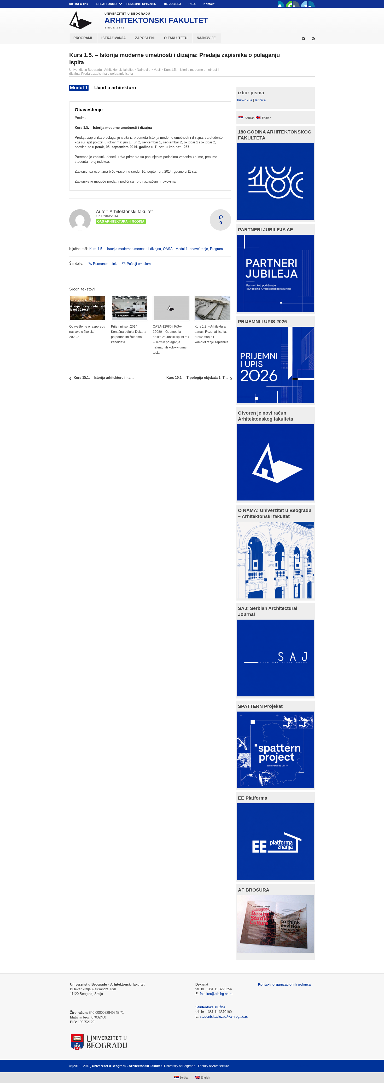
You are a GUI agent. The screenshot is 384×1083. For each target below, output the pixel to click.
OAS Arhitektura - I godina (120, 221)
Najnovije (143, 70)
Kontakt (208, 3)
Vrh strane (302, 1066)
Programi (217, 249)
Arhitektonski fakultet (131, 211)
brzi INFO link (78, 3)
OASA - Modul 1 (175, 249)
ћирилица (244, 100)
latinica (260, 100)
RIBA (192, 3)
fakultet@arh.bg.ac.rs (216, 994)
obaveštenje (199, 249)
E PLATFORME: (106, 3)
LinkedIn (304, 4)
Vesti (157, 70)
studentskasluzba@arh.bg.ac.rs (224, 1016)
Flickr (296, 4)
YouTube (289, 4)
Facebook (281, 4)
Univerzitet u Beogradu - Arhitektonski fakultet (101, 70)
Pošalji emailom (139, 264)
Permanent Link (105, 264)
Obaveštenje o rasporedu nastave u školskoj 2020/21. (87, 332)
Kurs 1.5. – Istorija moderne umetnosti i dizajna (125, 249)
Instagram (312, 4)
